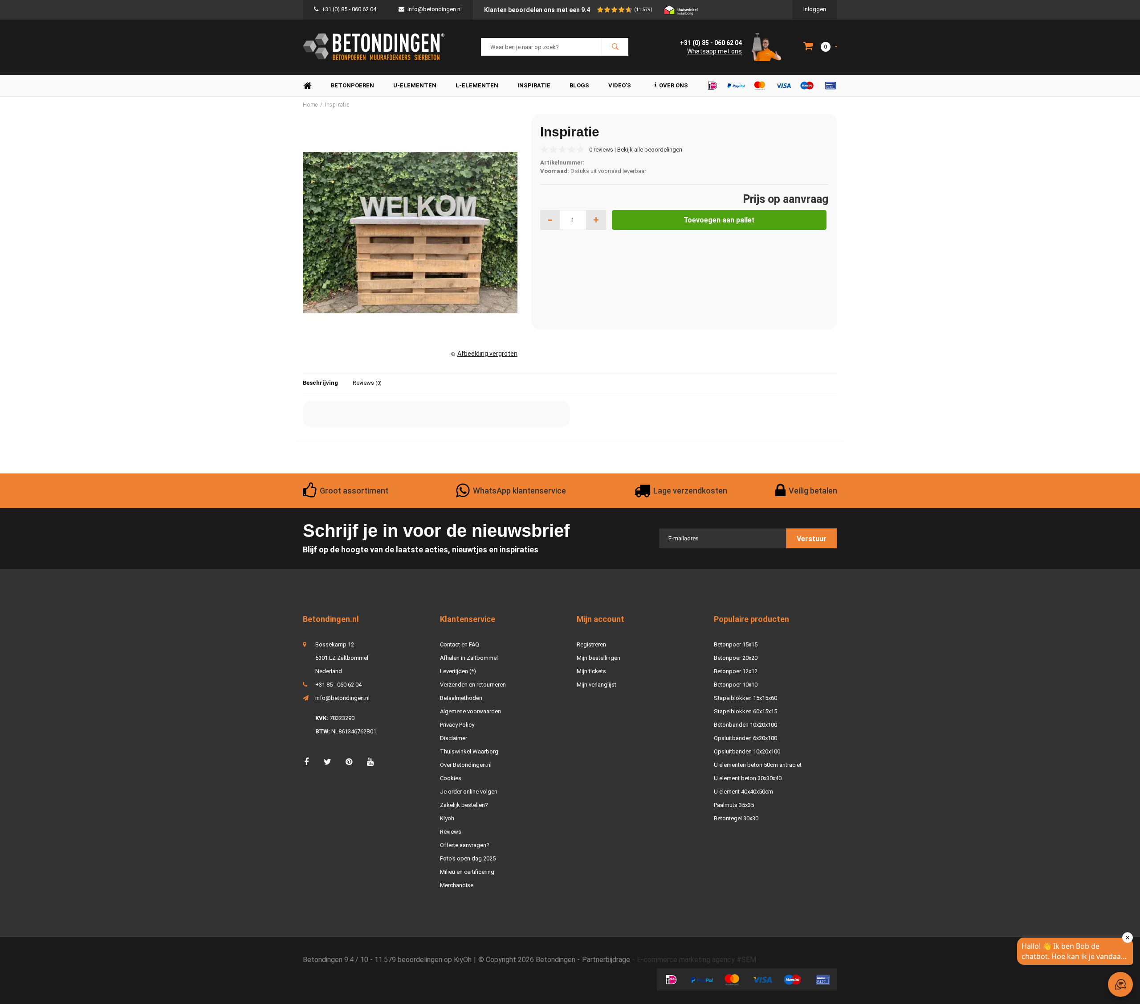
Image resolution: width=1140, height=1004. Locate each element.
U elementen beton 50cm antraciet (758, 764)
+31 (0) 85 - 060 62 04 (349, 9)
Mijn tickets (591, 671)
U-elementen (414, 85)
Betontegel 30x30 (736, 818)
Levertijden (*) (458, 671)
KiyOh (463, 959)
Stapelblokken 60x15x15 (745, 711)
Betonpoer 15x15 (735, 644)
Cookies (450, 778)
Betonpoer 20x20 (735, 657)
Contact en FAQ (459, 644)
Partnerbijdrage (606, 959)
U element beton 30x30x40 (748, 778)
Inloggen (814, 9)
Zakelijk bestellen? (464, 805)
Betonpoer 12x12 (735, 671)
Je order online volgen (468, 791)
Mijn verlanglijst (596, 684)
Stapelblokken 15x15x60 (745, 698)
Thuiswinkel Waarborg (469, 751)
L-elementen (477, 85)
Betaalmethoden (461, 698)
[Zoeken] (615, 47)
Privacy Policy (457, 724)
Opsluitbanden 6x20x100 (745, 738)
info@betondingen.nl (434, 9)
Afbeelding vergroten (487, 353)
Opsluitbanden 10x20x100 (747, 751)
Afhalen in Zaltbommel (469, 657)
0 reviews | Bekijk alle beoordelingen (635, 149)
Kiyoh (447, 818)
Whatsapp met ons (714, 51)
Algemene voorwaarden (470, 711)
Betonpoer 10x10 (735, 684)
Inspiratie (533, 85)
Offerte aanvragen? (464, 845)
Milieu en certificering (467, 871)
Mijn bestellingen (598, 657)
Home (307, 86)
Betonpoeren (352, 85)
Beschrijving (320, 382)
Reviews (367, 382)
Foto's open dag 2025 (468, 858)
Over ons (673, 85)
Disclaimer (453, 738)
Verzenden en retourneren (473, 684)
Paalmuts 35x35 (734, 805)
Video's (619, 85)
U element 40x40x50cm (743, 791)
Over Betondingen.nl (466, 764)
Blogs (579, 85)
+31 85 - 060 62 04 (338, 684)
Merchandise (456, 885)
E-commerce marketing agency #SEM (696, 959)
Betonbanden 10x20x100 (745, 724)
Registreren (591, 644)
